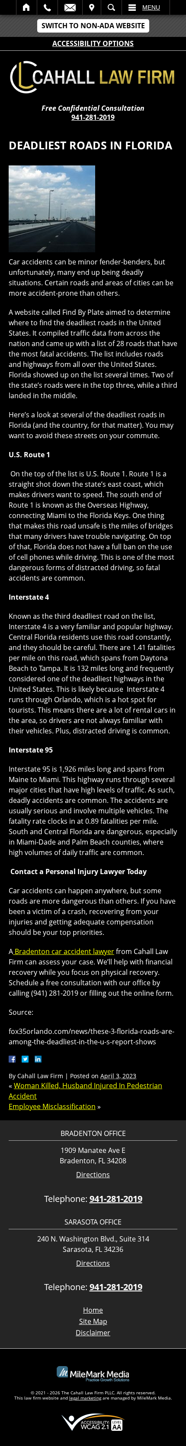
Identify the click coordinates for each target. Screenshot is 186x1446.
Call (47, 7)
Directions (93, 1174)
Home (26, 7)
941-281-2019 (93, 117)
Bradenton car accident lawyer (63, 951)
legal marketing (85, 1398)
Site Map (93, 1321)
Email (70, 7)
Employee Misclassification (52, 1106)
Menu (151, 7)
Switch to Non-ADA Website (93, 25)
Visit (92, 7)
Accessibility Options (93, 43)
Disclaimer (93, 1332)
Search (111, 7)
